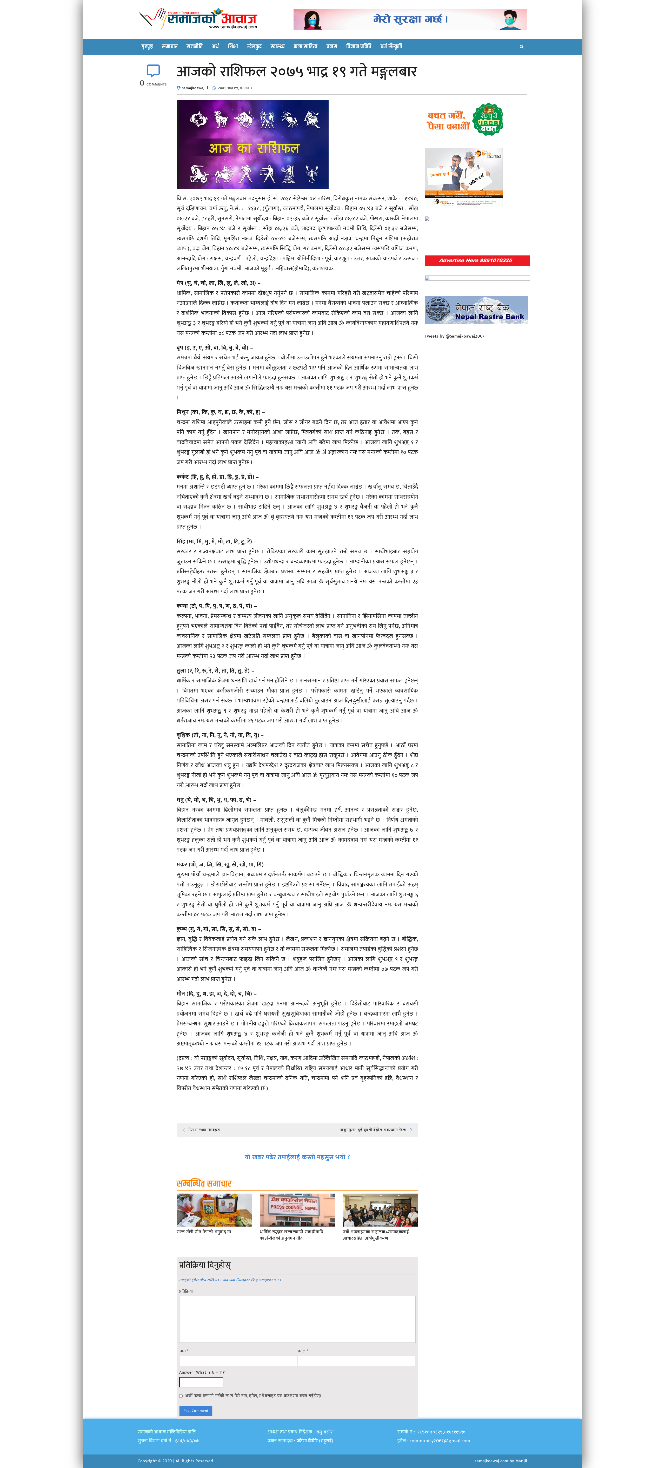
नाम (184, 1351)
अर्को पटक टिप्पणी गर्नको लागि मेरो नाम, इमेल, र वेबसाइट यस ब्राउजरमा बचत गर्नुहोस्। (253, 1395)
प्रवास (332, 46)
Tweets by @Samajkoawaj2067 (455, 336)
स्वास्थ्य (278, 46)
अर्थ (215, 46)
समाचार (170, 46)
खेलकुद (254, 46)
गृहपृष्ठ (147, 46)
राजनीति (195, 46)
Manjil (521, 1461)
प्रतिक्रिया (186, 1291)
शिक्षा (233, 46)
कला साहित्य (305, 46)
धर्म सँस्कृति (391, 46)
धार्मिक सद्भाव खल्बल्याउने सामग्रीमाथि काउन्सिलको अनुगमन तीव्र (291, 1235)
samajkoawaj (193, 88)
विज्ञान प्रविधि (358, 46)
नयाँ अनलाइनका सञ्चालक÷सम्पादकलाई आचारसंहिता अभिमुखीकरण (376, 1235)
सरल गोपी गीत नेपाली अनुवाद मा (204, 1232)
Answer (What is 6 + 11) (202, 1373)
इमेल (303, 1351)
